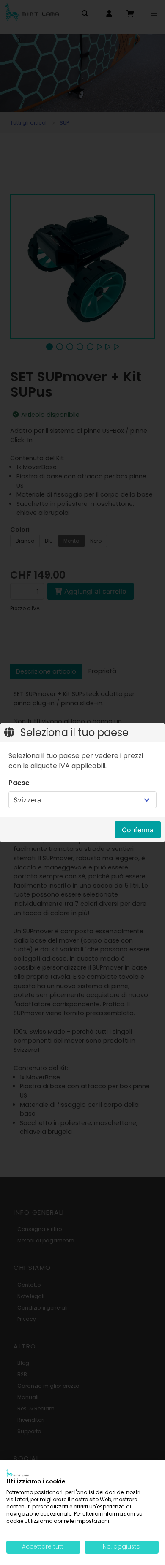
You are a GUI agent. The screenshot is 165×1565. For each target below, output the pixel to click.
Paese (19, 783)
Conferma (138, 830)
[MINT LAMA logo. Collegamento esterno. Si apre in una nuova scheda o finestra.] (17, 1473)
